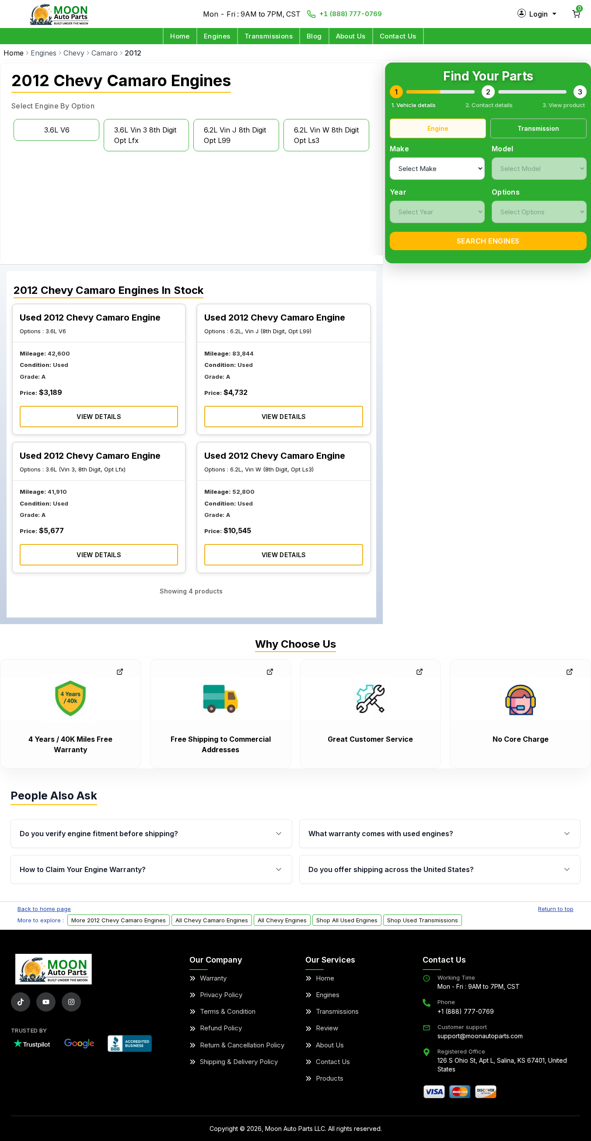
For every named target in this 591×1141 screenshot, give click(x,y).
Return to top (556, 908)
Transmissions (269, 36)
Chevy (73, 53)
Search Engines (488, 241)
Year (398, 192)
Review (327, 1028)
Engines (217, 36)
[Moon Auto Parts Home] (53, 969)
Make (399, 148)
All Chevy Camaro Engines (211, 920)
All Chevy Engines (282, 920)
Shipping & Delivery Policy (239, 1061)
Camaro (104, 53)
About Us (351, 36)
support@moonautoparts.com (480, 1036)
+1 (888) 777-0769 (350, 14)
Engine (437, 128)
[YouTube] (46, 1002)
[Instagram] (71, 1002)
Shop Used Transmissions (422, 920)
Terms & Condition (227, 1011)
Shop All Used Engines (347, 920)
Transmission (538, 128)
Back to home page (44, 908)
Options (506, 192)
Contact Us (398, 36)
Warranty (213, 978)
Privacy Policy (221, 995)
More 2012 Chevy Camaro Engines (118, 920)
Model (503, 148)
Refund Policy (221, 1028)
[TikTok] (20, 1002)
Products (329, 1078)
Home (180, 36)
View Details (99, 416)
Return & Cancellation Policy (242, 1045)
